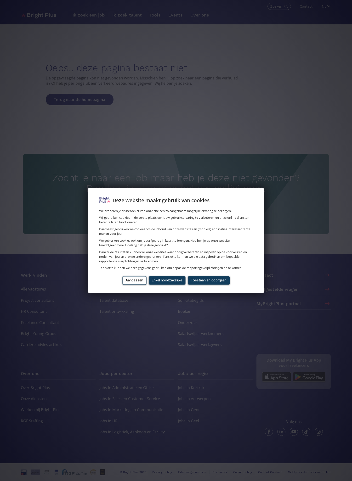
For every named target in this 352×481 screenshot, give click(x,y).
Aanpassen (134, 280)
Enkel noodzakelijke (167, 280)
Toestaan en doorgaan (209, 280)
